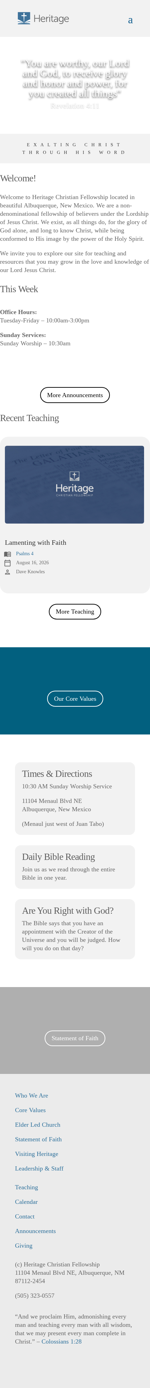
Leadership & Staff (39, 1168)
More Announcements (75, 395)
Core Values (30, 1110)
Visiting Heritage (36, 1153)
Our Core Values (75, 698)
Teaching (26, 1187)
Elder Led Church (37, 1124)
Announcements (35, 1230)
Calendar (26, 1201)
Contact (25, 1216)
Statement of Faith (75, 1038)
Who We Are (31, 1095)
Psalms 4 (24, 553)
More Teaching (75, 611)
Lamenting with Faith (35, 542)
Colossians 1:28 (62, 1341)
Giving (23, 1245)
